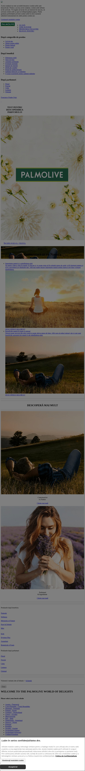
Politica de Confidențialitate (66, 756)
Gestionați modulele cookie (13, 760)
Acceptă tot (12, 767)
